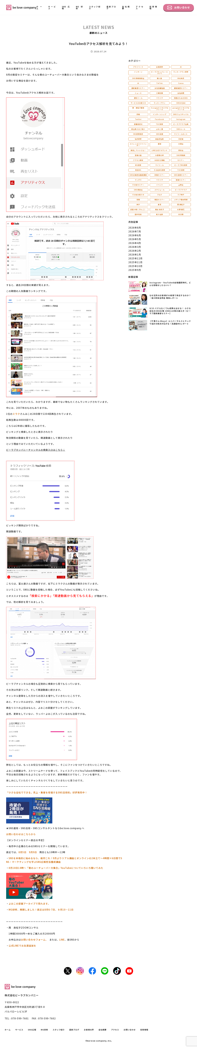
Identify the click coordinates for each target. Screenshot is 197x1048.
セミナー (180, 160)
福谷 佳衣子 (159, 209)
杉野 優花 (181, 209)
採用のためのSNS (181, 98)
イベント (159, 185)
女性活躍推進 (160, 88)
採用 (138, 199)
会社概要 (126, 7)
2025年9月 (134, 270)
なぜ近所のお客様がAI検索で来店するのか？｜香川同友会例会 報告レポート (170, 296)
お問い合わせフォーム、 (34, 939)
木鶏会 (180, 144)
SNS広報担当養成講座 (138, 175)
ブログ (159, 194)
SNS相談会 (138, 190)
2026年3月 (134, 246)
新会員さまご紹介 (138, 129)
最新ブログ (111, 7)
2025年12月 (135, 258)
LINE (62, 939)
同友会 (180, 150)
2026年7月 (134, 231)
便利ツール (138, 98)
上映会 (180, 185)
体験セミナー (160, 175)
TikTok (159, 83)
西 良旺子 (181, 204)
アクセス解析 (138, 160)
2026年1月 (134, 254)
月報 (138, 114)
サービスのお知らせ (138, 103)
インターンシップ (159, 114)
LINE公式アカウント (159, 150)
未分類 (180, 214)
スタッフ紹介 (94, 7)
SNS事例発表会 (138, 78)
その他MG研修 (159, 170)
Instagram (180, 119)
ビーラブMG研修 (180, 165)
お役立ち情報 (160, 160)
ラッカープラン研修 (180, 72)
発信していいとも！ (138, 150)
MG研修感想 (138, 134)
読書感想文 (138, 124)
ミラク (16, 413)
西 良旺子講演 (138, 108)
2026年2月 (134, 250)
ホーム (39, 7)
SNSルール (181, 129)
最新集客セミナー (138, 88)
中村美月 (180, 78)
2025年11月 (135, 262)
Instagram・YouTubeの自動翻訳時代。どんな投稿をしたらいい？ (170, 283)
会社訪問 (180, 93)
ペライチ (159, 98)
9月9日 (33, 852)
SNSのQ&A (180, 103)
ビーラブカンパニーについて (159, 72)
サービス (52, 7)
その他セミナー (138, 185)
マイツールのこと (181, 134)
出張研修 (159, 67)
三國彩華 (159, 93)
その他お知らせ (138, 194)
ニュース (138, 93)
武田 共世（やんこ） (138, 209)
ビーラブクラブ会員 (181, 124)
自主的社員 (159, 139)
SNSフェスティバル (181, 114)
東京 (159, 204)
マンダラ (138, 180)
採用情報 (153, 7)
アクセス (139, 7)
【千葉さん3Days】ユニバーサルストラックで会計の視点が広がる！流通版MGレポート (170, 322)
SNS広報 (66, 7)
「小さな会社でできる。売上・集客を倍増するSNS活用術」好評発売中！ (46, 792)
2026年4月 (134, 243)
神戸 (138, 204)
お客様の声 (159, 155)
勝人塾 (159, 78)
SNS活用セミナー (181, 175)
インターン (138, 72)
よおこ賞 (159, 129)
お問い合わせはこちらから (21, 834)
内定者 (180, 139)
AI (181, 67)
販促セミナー (160, 199)
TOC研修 (159, 124)
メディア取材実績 (181, 199)
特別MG (138, 170)
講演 (159, 144)
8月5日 (22, 852)
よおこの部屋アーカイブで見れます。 (29, 903)
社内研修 (138, 139)
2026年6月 (134, 235)
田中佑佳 (138, 214)
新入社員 (159, 214)
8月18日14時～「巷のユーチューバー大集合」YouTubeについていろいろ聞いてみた (56, 867)
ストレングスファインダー (138, 145)
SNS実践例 (181, 155)
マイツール (159, 165)
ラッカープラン (159, 103)
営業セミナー (181, 180)
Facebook (159, 119)
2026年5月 (134, 239)
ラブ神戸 (180, 194)
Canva (181, 83)
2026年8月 (134, 227)
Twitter (138, 119)
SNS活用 (159, 134)
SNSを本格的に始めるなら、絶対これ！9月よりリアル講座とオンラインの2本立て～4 (56, 858)
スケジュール (160, 190)
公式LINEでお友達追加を (22, 945)
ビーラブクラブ (181, 190)
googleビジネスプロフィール (181, 109)
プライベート (138, 67)
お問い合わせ (182, 7)
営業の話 (138, 155)
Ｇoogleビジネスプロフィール (159, 109)
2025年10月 (135, 266)
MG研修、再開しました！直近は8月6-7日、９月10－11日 (41, 909)
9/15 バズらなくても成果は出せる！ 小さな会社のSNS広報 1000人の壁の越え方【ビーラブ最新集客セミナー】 (170, 311)
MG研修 (79, 7)
